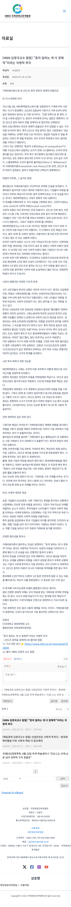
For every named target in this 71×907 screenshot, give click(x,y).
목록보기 (7, 701)
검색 (62, 778)
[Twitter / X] (25, 867)
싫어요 (18, 658)
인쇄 (66, 658)
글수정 (54, 701)
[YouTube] (46, 867)
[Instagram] (39, 867)
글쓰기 (64, 785)
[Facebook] (32, 867)
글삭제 (64, 701)
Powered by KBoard (12, 792)
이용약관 (35, 828)
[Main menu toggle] (64, 11)
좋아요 (7, 658)
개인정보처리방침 (35, 832)
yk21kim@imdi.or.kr (38, 841)
